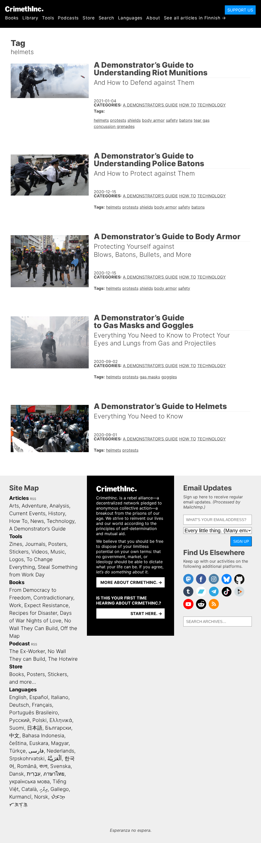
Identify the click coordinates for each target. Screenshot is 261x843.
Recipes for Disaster (33, 613)
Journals (35, 544)
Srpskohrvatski (27, 758)
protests (118, 120)
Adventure (34, 506)
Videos (39, 552)
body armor (153, 120)
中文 (14, 735)
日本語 (34, 728)
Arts (14, 506)
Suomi (16, 728)
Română (26, 766)
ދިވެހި (44, 789)
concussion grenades (114, 126)
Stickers (19, 552)
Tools (48, 17)
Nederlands (60, 751)
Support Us (240, 10)
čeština (18, 743)
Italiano (59, 697)
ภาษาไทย (53, 774)
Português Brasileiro (33, 712)
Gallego (59, 789)
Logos (16, 559)
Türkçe (17, 751)
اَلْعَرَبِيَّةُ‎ (54, 758)
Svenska (60, 766)
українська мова (29, 781)
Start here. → (146, 613)
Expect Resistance (46, 605)
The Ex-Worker (27, 651)
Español (38, 697)
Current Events (27, 513)
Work (15, 605)
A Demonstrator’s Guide (150, 104)
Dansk (16, 774)
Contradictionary (53, 598)
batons (185, 120)
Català (29, 789)
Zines (15, 544)
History (56, 513)
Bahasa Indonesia (43, 735)
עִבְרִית (34, 774)
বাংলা (43, 766)
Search (106, 17)
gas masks (150, 376)
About (153, 17)
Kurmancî (20, 797)
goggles (169, 376)
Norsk (41, 797)
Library (30, 17)
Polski (39, 720)
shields (134, 120)
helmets (101, 120)
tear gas (202, 120)
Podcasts (68, 17)
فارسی (36, 751)
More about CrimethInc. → (131, 582)
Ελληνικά (60, 720)
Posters (57, 544)
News (37, 521)
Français (42, 705)
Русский (19, 720)
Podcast (19, 644)
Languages (130, 17)
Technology (211, 104)
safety (172, 120)
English (18, 697)
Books (12, 17)
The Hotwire (63, 659)
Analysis (59, 506)
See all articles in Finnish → (195, 17)
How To (187, 104)
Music (57, 552)
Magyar (60, 743)
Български (58, 728)
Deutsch (19, 705)
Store (89, 17)
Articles (19, 498)
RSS (33, 499)
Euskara (38, 743)
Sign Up (241, 541)
